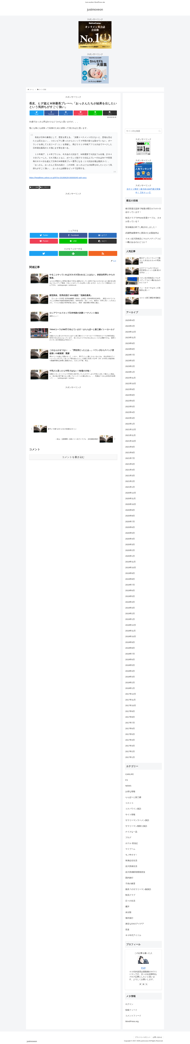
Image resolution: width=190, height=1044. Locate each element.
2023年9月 (130, 343)
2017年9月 (130, 711)
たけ (143, 968)
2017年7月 (130, 723)
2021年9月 (130, 447)
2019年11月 (130, 562)
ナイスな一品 (131, 832)
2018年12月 (130, 625)
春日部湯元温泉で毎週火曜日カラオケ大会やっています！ (143, 210)
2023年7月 (130, 355)
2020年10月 (130, 504)
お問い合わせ (157, 1037)
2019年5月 (130, 596)
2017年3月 (130, 746)
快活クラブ (130, 895)
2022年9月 (130, 389)
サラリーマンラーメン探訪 (137, 820)
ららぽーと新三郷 (133, 797)
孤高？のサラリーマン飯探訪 (138, 889)
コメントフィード (133, 1016)
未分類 (128, 912)
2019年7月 (130, 585)
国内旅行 (129, 878)
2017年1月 (130, 757)
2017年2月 (130, 751)
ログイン (129, 1004)
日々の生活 (130, 901)
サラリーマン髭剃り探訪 (136, 826)
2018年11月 (130, 631)
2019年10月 (130, 567)
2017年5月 (130, 734)
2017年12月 (130, 694)
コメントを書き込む (73, 457)
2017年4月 (130, 740)
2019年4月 (130, 602)
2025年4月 (130, 320)
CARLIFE (129, 774)
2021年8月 (130, 452)
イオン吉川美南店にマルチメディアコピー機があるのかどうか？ (143, 240)
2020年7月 (130, 521)
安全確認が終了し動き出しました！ (141, 227)
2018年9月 (130, 642)
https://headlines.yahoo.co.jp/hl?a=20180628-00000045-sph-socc (58, 178)
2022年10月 (130, 383)
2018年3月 (130, 677)
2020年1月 (130, 556)
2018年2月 (130, 682)
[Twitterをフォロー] (43, 253)
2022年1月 (130, 424)
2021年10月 (130, 441)
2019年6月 (130, 590)
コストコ (129, 803)
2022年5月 (130, 406)
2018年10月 (130, 636)
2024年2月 (130, 326)
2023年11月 (130, 337)
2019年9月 (130, 573)
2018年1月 (130, 688)
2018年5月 (130, 665)
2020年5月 (130, 533)
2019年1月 (130, 619)
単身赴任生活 (131, 860)
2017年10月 (130, 705)
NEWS (128, 786)
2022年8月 (130, 395)
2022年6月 (130, 401)
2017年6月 (130, 728)
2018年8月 (130, 648)
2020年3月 (130, 544)
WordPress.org (132, 1021)
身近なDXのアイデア (134, 924)
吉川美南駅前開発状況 (135, 872)
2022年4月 (130, 412)
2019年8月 (130, 579)
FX (126, 780)
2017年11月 (130, 700)
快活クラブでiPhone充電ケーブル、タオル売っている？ (143, 219)
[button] (160, 131)
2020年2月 (130, 550)
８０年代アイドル (133, 935)
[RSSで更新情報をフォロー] (103, 253)
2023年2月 (130, 366)
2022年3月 (130, 418)
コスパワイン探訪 (133, 809)
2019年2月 (130, 613)
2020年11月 (130, 498)
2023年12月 (130, 332)
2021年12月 (130, 429)
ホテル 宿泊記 (131, 843)
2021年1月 (130, 487)
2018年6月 (130, 659)
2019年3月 (130, 608)
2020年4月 (130, 539)
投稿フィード (131, 1010)
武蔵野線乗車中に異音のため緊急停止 (142, 233)
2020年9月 (130, 510)
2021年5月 (130, 464)
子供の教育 (130, 883)
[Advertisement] (73, 210)
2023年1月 (130, 372)
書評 (127, 906)
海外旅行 (129, 918)
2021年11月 (130, 435)
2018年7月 (130, 654)
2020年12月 (130, 493)
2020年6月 (130, 527)
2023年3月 (130, 360)
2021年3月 (130, 475)
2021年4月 (130, 470)
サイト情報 (35, 187)
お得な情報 (130, 791)
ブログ (128, 837)
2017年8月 (130, 717)
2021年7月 (130, 458)
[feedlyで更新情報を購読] (73, 253)
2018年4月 (130, 671)
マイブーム (130, 849)
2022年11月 (130, 378)
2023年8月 (130, 349)
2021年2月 (130, 481)
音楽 (127, 929)
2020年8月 (130, 516)
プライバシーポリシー (142, 1037)
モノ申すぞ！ (46, 187)
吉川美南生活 (131, 866)
